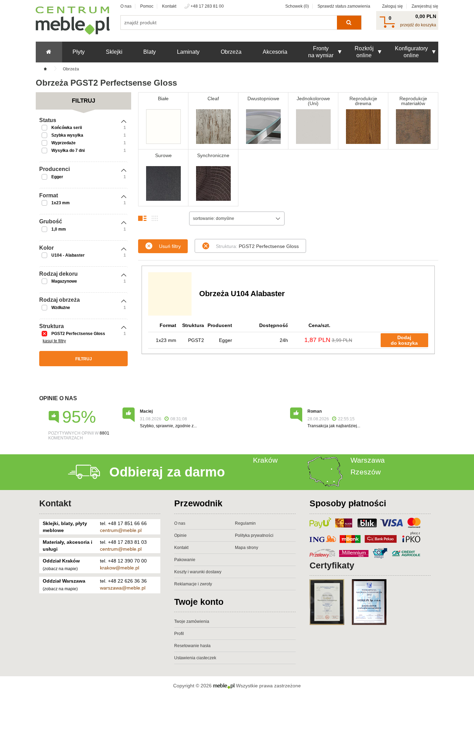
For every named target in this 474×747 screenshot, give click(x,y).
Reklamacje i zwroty (193, 584)
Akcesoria (275, 52)
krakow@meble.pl (119, 567)
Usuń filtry (170, 246)
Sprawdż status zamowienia (344, 6)
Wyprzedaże (63, 142)
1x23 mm (60, 202)
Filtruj (83, 359)
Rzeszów (365, 472)
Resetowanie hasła (192, 645)
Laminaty (188, 52)
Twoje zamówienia (191, 621)
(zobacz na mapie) (60, 568)
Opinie (180, 535)
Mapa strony (246, 547)
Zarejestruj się (425, 6)
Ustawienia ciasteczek (195, 657)
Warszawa (367, 460)
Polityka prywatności (254, 535)
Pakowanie (184, 559)
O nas (126, 6)
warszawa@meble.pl (122, 588)
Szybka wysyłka (67, 135)
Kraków (265, 460)
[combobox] (237, 218)
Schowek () (297, 6)
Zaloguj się (392, 6)
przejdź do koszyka (418, 25)
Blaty (149, 52)
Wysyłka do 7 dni (68, 150)
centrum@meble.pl (121, 530)
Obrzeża (231, 52)
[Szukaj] (349, 22)
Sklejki (114, 52)
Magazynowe (64, 281)
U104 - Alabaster (68, 255)
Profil (179, 633)
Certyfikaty (332, 565)
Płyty (79, 52)
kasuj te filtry (54, 340)
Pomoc (146, 6)
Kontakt (169, 6)
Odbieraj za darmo (167, 472)
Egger (57, 176)
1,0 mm (58, 229)
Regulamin (245, 523)
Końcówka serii (66, 127)
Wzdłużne (60, 307)
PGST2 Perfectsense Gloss (78, 333)
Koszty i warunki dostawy (197, 571)
